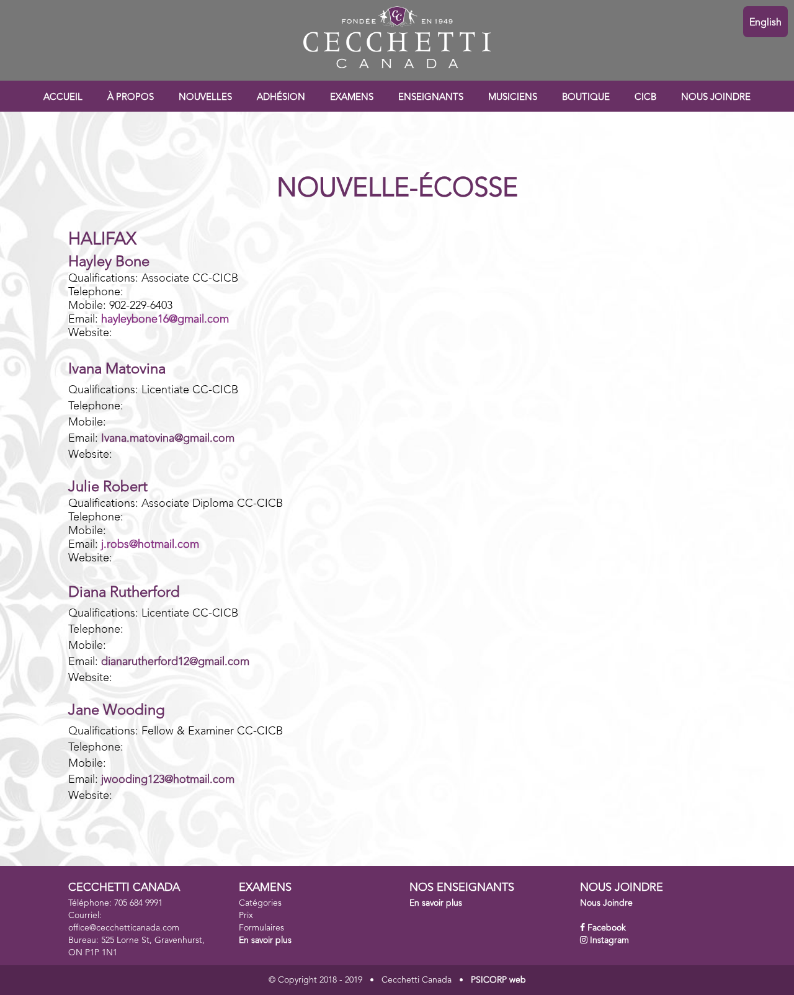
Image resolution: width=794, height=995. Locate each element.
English (765, 23)
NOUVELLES (205, 97)
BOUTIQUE (586, 97)
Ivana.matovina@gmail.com (167, 438)
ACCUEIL (63, 97)
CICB (645, 97)
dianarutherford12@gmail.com (175, 661)
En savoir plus (265, 940)
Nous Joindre (606, 903)
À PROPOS (130, 97)
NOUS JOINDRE (716, 97)
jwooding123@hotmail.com (167, 779)
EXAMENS (351, 97)
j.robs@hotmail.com (150, 544)
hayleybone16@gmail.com (165, 319)
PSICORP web (498, 980)
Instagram (609, 940)
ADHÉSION (281, 97)
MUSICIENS (512, 97)
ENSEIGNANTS (430, 97)
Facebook (606, 928)
